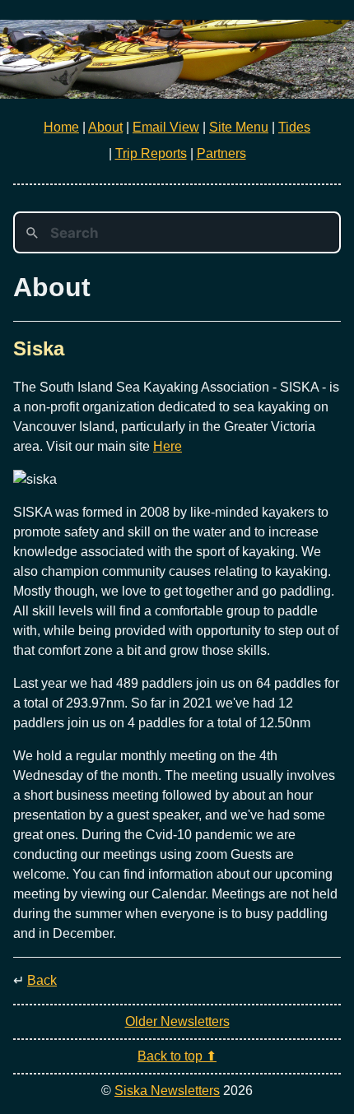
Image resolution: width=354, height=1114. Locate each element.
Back (42, 980)
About (105, 127)
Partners (221, 153)
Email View (166, 127)
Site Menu (238, 127)
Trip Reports (151, 153)
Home (61, 127)
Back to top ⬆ (177, 1056)
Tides (294, 127)
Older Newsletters (177, 1021)
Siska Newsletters (167, 1091)
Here (167, 446)
